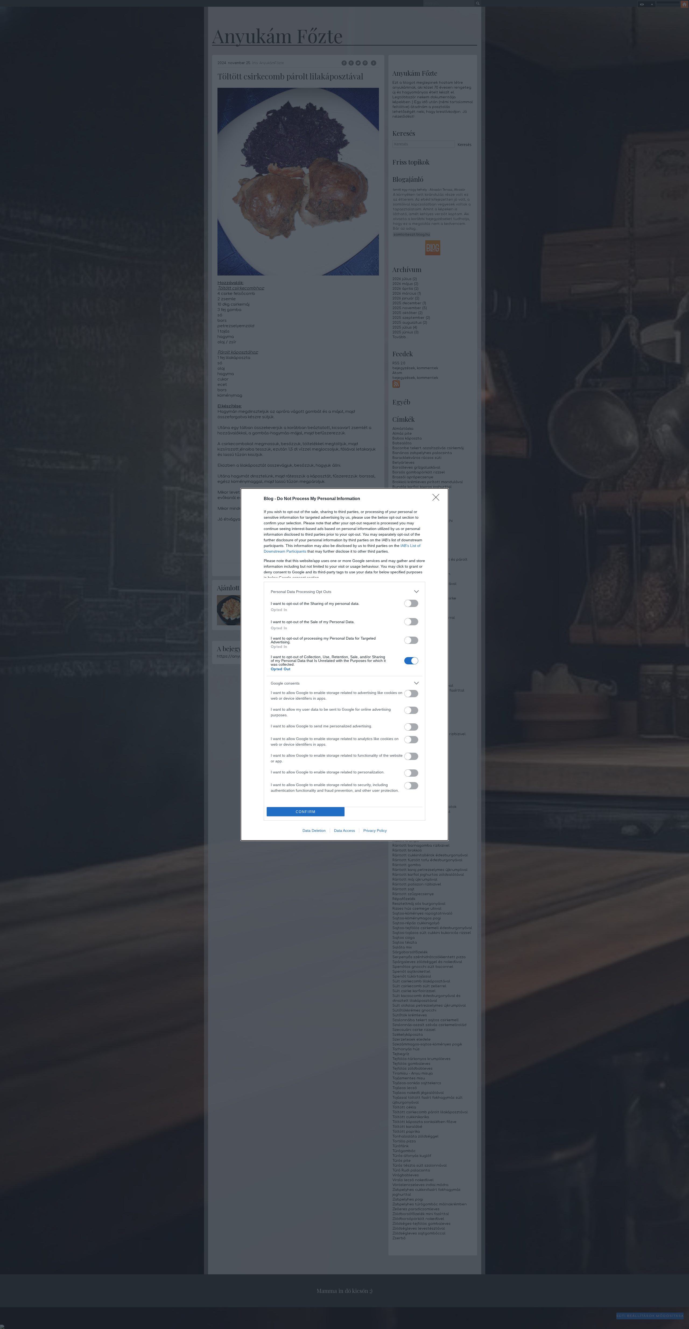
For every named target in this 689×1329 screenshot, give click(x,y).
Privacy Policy (375, 830)
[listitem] (344, 591)
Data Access (344, 830)
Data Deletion (314, 830)
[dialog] (344, 664)
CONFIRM (306, 812)
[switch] (411, 603)
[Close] (438, 499)
